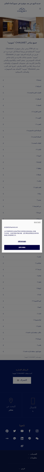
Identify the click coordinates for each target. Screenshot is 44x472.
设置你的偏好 (22, 241)
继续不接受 (37, 222)
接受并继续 (22, 247)
